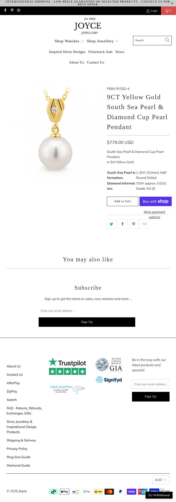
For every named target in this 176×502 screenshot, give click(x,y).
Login (154, 10)
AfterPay (13, 383)
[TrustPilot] (67, 374)
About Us (14, 366)
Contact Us (15, 375)
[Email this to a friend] (145, 224)
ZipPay (12, 391)
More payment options (154, 214)
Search (12, 400)
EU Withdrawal (159, 495)
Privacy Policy (17, 449)
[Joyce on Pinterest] (12, 10)
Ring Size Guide (18, 457)
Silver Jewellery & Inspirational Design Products (21, 427)
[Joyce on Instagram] (18, 10)
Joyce (23, 491)
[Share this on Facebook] (122, 224)
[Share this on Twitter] (111, 224)
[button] (69, 41)
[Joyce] (88, 26)
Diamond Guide (18, 465)
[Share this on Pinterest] (133, 224)
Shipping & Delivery (21, 440)
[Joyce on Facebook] (5, 10)
